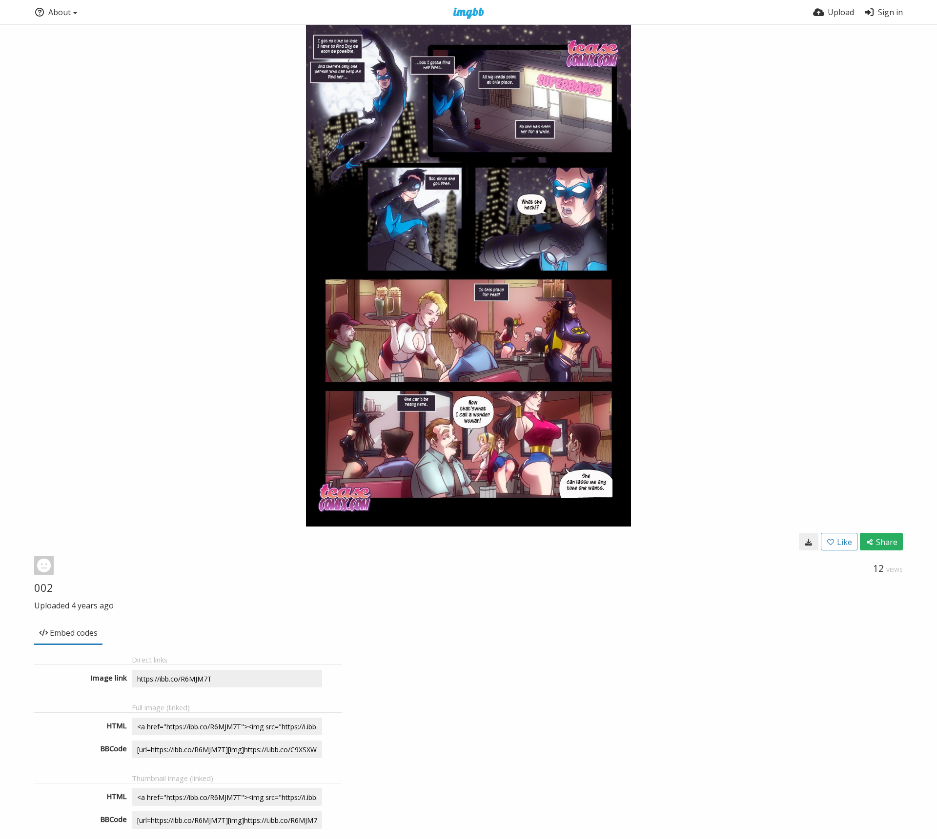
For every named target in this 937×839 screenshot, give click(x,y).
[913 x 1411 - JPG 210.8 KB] (808, 541)
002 (43, 587)
